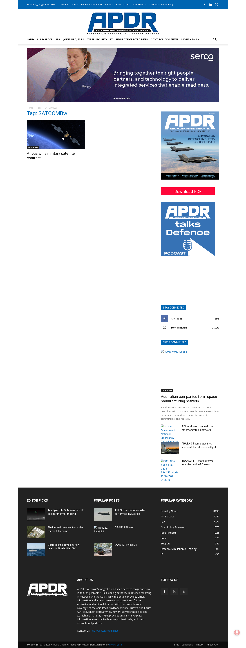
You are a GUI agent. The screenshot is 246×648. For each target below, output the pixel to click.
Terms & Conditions (182, 644)
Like (217, 318)
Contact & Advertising (161, 4)
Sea (57, 39)
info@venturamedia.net (104, 630)
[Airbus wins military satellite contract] (56, 134)
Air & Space (44, 39)
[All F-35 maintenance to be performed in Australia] (103, 514)
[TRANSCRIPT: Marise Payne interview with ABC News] (170, 470)
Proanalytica (115, 644)
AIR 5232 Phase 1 (125, 527)
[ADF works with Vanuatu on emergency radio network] (170, 433)
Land (30, 39)
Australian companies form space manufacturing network (189, 398)
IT (111, 39)
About (74, 4)
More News (189, 39)
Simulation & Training (132, 39)
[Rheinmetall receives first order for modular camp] (36, 532)
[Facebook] (204, 4)
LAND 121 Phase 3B (126, 544)
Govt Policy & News (164, 39)
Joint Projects (73, 39)
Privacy (199, 644)
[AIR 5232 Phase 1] (103, 532)
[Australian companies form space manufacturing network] (190, 371)
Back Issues (122, 4)
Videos (109, 4)
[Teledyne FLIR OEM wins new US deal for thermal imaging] (36, 514)
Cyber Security (97, 39)
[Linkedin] (210, 4)
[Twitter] (216, 4)
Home (64, 4)
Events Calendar (90, 4)
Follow (215, 327)
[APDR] (123, 22)
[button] (215, 39)
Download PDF (187, 191)
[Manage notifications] (237, 632)
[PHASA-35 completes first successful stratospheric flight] (170, 448)
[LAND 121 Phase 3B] (103, 549)
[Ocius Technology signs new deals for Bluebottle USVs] (36, 549)
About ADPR (213, 644)
